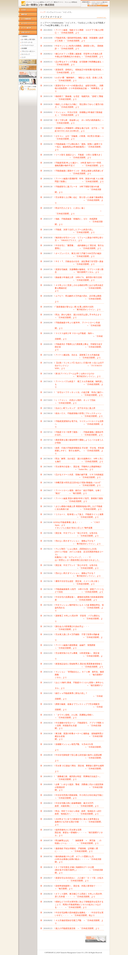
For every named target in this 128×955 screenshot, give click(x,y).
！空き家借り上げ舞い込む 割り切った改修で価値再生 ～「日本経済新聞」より (78, 200)
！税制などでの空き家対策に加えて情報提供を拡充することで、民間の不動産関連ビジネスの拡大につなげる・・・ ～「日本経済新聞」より (78, 904)
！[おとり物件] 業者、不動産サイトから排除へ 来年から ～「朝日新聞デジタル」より (78, 685)
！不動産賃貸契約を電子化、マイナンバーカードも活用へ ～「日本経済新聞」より (78, 424)
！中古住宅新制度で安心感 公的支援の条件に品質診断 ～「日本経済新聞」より (78, 758)
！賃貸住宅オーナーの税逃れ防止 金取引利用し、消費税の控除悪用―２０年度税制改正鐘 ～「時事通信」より (78, 88)
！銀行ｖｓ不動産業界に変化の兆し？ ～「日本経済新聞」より (78, 696)
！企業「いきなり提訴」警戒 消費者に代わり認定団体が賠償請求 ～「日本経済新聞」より (78, 787)
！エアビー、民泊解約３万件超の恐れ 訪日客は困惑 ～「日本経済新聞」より (78, 299)
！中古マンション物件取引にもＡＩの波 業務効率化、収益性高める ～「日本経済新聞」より (78, 608)
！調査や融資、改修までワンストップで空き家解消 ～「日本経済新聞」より (78, 707)
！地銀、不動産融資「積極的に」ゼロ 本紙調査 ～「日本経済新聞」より (78, 222)
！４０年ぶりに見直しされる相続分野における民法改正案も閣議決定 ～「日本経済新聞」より (78, 288)
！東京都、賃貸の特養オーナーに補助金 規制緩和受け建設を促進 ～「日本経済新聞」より (78, 736)
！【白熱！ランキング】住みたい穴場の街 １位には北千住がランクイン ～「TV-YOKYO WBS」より (78, 365)
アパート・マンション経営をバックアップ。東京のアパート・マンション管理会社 (51, 2)
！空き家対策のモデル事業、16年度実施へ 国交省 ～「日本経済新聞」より (78, 656)
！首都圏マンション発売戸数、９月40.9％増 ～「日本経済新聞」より (78, 747)
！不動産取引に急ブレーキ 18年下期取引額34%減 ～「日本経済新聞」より (77, 189)
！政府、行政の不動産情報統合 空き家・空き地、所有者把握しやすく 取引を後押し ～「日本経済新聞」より (78, 451)
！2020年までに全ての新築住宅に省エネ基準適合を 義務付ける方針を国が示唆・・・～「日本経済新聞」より (84, 822)
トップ (42, 12)
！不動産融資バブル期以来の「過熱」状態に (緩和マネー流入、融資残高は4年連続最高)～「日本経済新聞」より (77, 147)
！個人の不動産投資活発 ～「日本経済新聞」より (76, 928)
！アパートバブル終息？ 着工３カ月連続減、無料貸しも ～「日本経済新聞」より (78, 384)
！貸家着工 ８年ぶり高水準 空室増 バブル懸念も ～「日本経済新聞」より (78, 618)
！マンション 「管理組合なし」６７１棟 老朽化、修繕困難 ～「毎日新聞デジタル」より (78, 674)
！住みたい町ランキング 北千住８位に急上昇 (74, 408)
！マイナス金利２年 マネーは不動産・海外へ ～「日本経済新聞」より (78, 336)
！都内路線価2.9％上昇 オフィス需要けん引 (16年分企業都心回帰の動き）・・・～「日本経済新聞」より (80, 859)
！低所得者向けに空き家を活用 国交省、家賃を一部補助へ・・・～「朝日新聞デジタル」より (88, 832)
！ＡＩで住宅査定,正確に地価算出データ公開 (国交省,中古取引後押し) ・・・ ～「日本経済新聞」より (84, 870)
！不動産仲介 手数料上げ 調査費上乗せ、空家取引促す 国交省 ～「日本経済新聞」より (78, 347)
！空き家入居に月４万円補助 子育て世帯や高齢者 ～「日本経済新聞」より (78, 637)
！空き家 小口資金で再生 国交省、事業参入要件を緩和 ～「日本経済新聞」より (78, 768)
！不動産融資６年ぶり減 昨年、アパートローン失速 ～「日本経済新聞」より (77, 325)
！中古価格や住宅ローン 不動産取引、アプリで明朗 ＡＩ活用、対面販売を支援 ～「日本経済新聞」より (78, 725)
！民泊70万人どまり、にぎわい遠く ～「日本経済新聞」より (77, 211)
